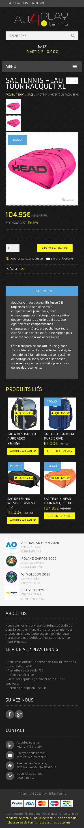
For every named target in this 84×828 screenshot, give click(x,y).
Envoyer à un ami (62, 258)
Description (42, 291)
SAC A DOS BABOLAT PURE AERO (22, 436)
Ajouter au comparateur (27, 258)
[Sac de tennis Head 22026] (13, 123)
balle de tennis (44, 818)
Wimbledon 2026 (35, 574)
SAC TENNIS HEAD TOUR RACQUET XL (57, 501)
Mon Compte (40, 3)
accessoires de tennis (55, 822)
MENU (11, 66)
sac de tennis (67, 818)
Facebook (10, 714)
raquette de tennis (18, 818)
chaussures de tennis (22, 822)
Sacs (30, 94)
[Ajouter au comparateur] (31, 424)
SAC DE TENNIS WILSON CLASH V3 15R (21, 503)
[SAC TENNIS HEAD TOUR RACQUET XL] (13, 106)
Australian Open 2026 (40, 543)
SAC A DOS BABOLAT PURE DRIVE (59, 436)
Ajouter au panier (55, 248)
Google (19, 714)
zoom (70, 199)
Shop (21, 94)
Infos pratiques (18, 3)
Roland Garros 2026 (38, 559)
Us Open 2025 (32, 590)
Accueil (10, 94)
